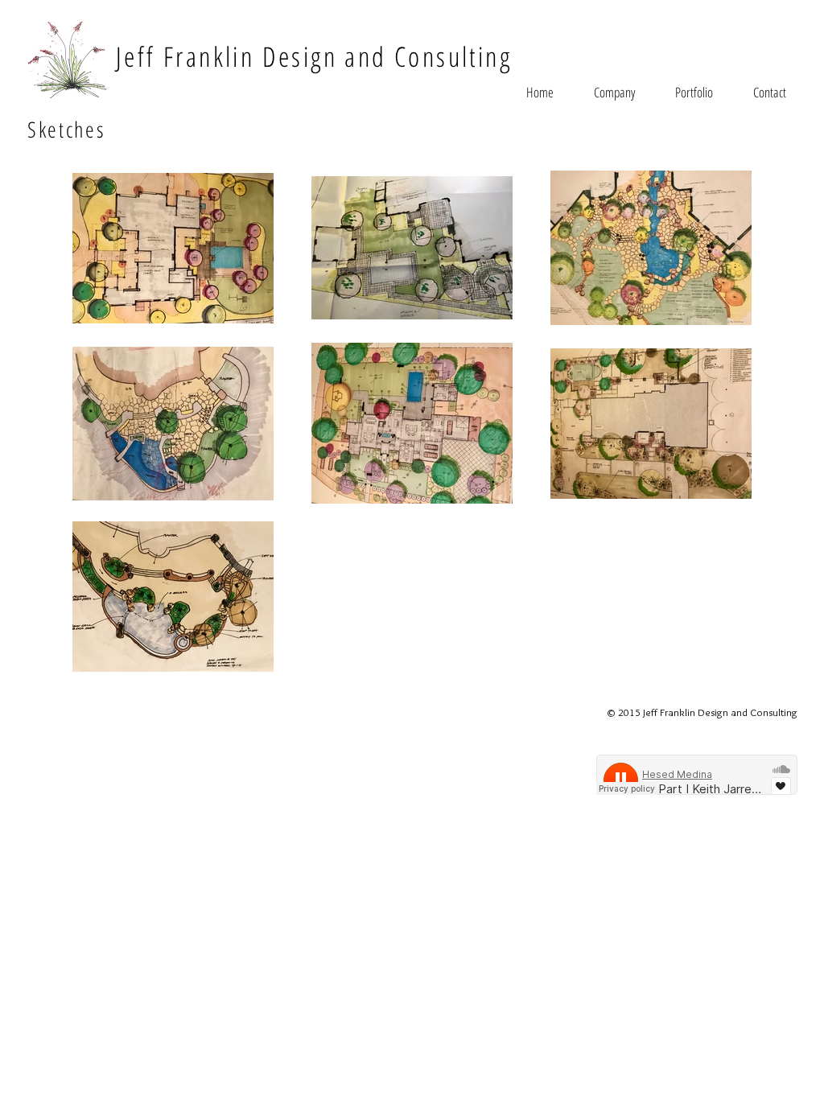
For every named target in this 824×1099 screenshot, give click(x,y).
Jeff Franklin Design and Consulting (314, 56)
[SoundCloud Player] (696, 775)
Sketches (66, 129)
